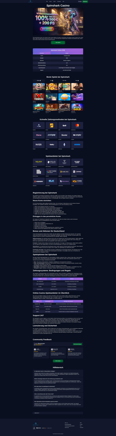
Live (51, 80)
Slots (76, 80)
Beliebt (38, 80)
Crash (64, 80)
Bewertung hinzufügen (77, 344)
